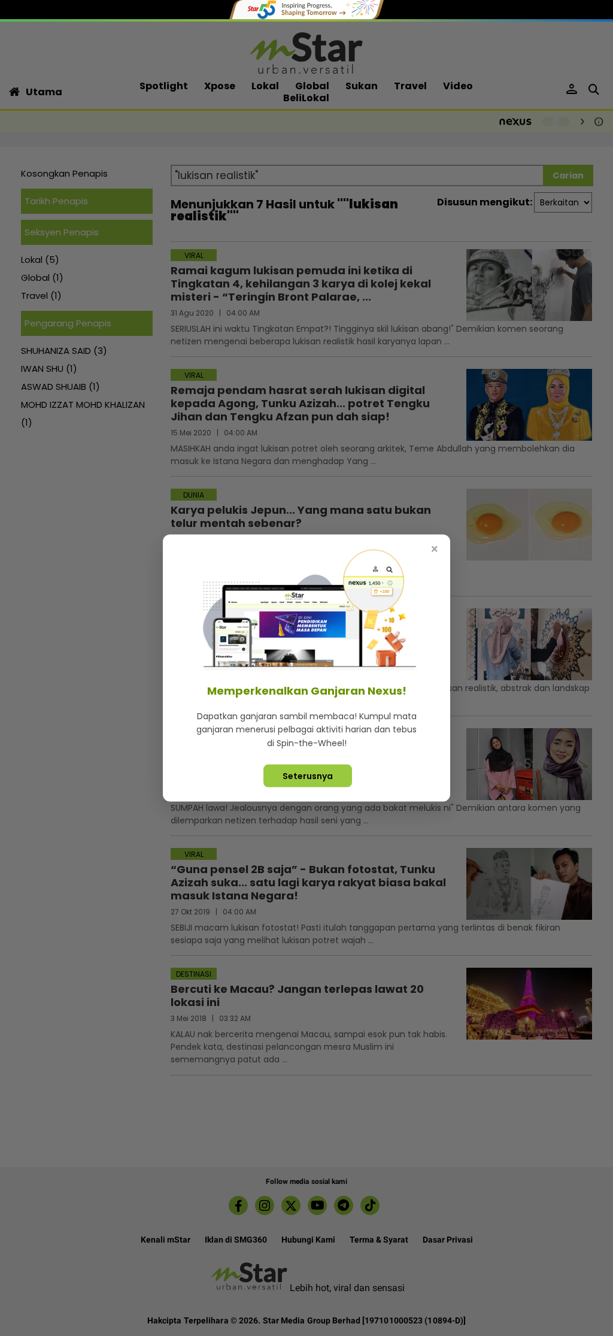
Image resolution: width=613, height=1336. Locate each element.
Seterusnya (308, 776)
